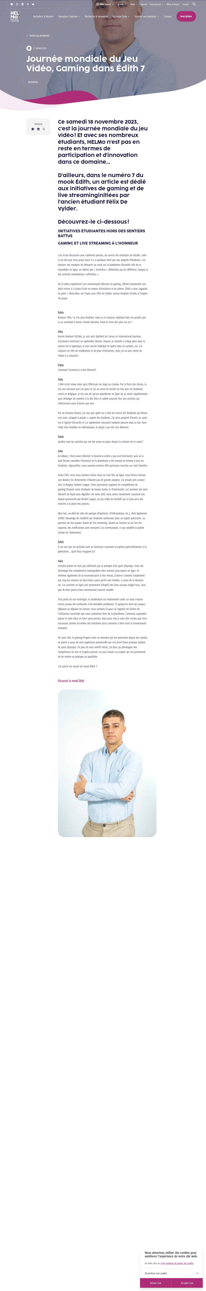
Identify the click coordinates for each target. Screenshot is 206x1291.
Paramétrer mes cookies (156, 1273)
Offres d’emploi (172, 4)
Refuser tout (155, 1283)
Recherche (33, 82)
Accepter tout (187, 1283)
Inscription (186, 16)
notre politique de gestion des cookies (177, 1263)
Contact (185, 4)
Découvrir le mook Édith (71, 680)
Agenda (144, 4)
